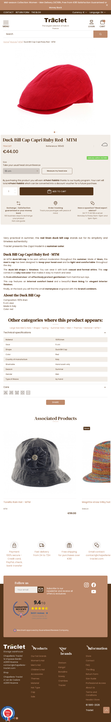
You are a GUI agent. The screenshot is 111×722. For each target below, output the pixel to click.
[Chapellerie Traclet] (55, 19)
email (99, 213)
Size (5, 162)
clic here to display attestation (83, 630)
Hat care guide (18, 221)
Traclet (7, 146)
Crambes (63, 680)
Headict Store (93, 699)
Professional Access (96, 683)
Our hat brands (38, 656)
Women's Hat (38, 660)
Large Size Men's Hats (20, 327)
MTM (97, 327)
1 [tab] (54, 132)
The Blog (36, 12)
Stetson (62, 662)
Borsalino (62, 671)
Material (88, 327)
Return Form (22, 12)
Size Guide (91, 678)
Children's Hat (38, 669)
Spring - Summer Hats (53, 327)
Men (69, 327)
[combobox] (21, 171)
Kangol (61, 667)
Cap (33, 692)
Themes (78, 327)
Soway (61, 676)
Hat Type (35, 687)
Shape (37, 327)
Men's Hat (36, 665)
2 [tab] (56, 132)
